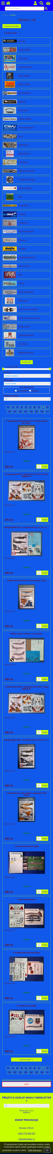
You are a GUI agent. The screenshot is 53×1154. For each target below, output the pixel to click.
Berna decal (23, 110)
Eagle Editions (24, 153)
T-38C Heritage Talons (26, 899)
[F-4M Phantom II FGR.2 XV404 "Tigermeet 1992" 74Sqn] (26, 809)
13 (26, 411)
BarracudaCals (24, 93)
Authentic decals (25, 67)
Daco (20, 136)
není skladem (22, 390)
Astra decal (23, 58)
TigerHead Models (26, 335)
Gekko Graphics (25, 188)
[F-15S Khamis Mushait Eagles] (26, 862)
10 (9, 411)
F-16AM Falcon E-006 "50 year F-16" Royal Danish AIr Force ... (26, 422)
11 (15, 411)
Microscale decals (25, 231)
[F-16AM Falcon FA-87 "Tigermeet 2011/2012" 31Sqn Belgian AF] (26, 490)
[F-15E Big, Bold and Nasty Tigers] (26, 969)
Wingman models (25, 352)
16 (42, 411)
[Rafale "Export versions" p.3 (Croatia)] (26, 650)
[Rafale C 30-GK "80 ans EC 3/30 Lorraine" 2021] (26, 597)
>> (47, 411)
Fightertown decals (26, 171)
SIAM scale (22, 301)
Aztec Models (24, 76)
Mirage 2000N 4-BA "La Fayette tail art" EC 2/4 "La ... (26, 527)
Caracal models (24, 119)
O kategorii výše (10, 33)
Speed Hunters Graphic (28, 309)
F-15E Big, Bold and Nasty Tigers (26, 952)
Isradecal (22, 214)
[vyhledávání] (43, 4)
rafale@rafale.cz (26, 1139)
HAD (20, 197)
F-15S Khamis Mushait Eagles (26, 846)
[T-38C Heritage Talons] (27, 915)
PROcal (21, 283)
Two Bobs (22, 344)
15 (36, 411)
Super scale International (28, 318)
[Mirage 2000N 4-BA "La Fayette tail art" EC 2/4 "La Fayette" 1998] (26, 543)
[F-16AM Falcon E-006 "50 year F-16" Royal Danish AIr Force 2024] (26, 437)
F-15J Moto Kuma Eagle (26, 1006)
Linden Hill (22, 223)
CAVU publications (26, 127)
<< (8, 407)
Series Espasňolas (25, 292)
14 (31, 411)
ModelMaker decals (26, 257)
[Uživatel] (37, 4)
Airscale (21, 41)
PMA (20, 275)
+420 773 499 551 (26, 1133)
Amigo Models (24, 50)
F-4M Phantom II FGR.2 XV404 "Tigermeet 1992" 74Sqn (26, 794)
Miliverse (22, 240)
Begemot (22, 101)
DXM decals (23, 145)
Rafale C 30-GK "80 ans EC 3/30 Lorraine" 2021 (26, 580)
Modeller (22, 249)
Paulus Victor (23, 266)
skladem (34, 390)
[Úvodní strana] (9, 4)
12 (20, 411)
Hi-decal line (23, 205)
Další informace (34, 1150)
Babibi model (24, 84)
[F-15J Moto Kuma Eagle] (27, 1022)
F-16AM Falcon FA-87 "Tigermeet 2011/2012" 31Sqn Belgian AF (26, 475)
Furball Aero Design (26, 179)
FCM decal (22, 162)
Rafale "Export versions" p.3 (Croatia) (26, 633)
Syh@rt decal (23, 326)
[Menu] (3, 3)
